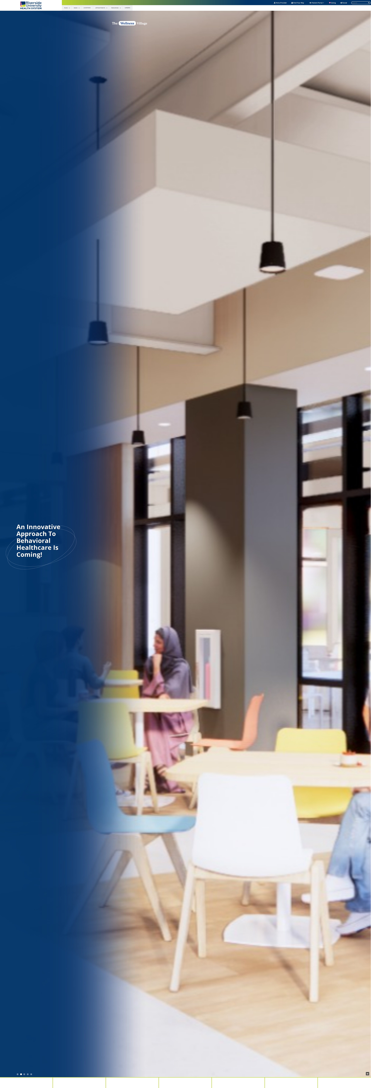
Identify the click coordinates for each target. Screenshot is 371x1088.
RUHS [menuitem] (66, 8)
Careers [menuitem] (127, 8)
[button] (28, 544)
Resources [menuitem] (115, 8)
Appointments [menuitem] (100, 8)
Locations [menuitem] (87, 8)
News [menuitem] (75, 8)
